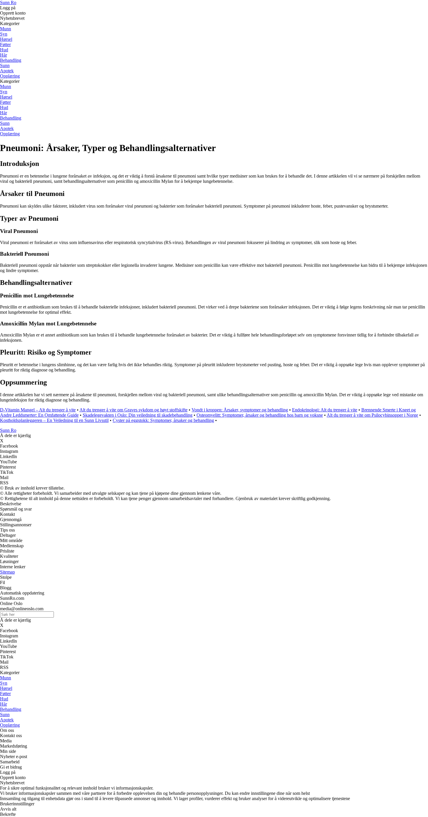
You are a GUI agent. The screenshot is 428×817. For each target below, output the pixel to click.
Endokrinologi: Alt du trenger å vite (324, 409)
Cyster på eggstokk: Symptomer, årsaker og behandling (163, 420)
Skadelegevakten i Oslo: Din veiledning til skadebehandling (137, 415)
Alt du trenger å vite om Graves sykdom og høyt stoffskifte (133, 409)
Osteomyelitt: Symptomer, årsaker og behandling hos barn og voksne (260, 415)
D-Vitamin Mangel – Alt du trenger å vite (38, 409)
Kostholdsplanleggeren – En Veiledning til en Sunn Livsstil (54, 420)
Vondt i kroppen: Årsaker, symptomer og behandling (240, 409)
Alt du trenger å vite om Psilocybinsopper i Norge (372, 415)
